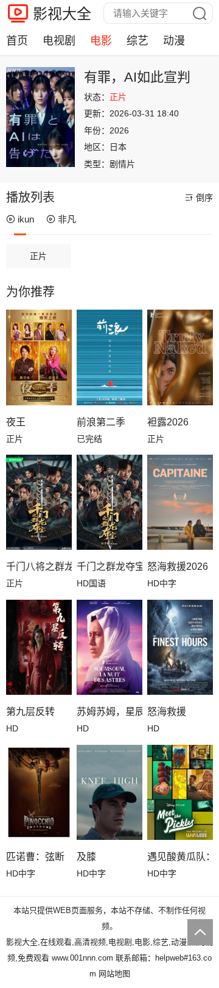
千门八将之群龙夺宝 (39, 566)
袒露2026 (168, 422)
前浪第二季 (101, 422)
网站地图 (114, 973)
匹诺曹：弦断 (35, 856)
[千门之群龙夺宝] (109, 502)
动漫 (174, 41)
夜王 (16, 422)
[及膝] (109, 793)
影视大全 (62, 13)
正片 (38, 256)
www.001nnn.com (82, 957)
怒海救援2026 (177, 566)
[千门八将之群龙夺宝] (39, 502)
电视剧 (59, 41)
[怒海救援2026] (180, 502)
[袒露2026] (180, 357)
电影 (101, 41)
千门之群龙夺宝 (109, 566)
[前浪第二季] (109, 357)
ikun (26, 219)
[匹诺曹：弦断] (39, 793)
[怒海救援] (180, 647)
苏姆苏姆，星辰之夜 (109, 711)
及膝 (86, 856)
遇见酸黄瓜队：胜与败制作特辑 (180, 856)
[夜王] (39, 357)
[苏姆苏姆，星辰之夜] (109, 647)
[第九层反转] (39, 647)
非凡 (67, 219)
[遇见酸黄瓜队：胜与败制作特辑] (180, 793)
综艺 (137, 41)
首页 (17, 41)
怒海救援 (166, 711)
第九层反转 (30, 711)
